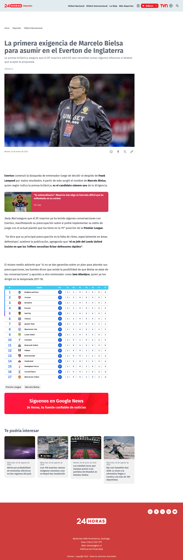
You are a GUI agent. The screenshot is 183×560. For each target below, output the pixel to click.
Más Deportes (126, 5)
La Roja (113, 5)
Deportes (17, 28)
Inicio (6, 28)
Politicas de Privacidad (91, 549)
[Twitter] (125, 151)
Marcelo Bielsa (32, 387)
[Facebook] (118, 151)
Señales (149, 5)
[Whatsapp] (111, 151)
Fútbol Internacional (97, 5)
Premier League (13, 387)
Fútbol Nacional (76, 5)
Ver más (37, 205)
